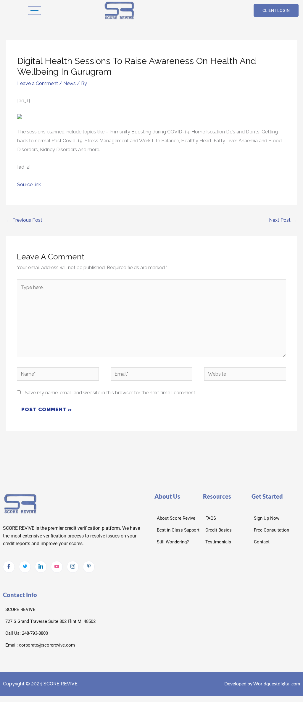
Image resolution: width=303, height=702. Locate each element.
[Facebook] (9, 567)
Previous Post (24, 220)
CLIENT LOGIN (276, 10)
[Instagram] (73, 567)
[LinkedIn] (41, 567)
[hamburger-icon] (34, 10)
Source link (29, 184)
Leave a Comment (37, 83)
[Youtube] (57, 567)
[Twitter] (25, 567)
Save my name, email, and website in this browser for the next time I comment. (110, 392)
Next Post (282, 220)
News (69, 83)
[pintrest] (89, 567)
